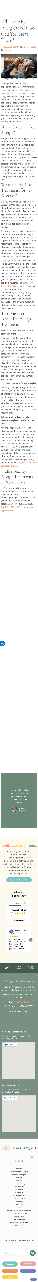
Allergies (7, 50)
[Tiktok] (28, 1157)
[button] (7, 801)
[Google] (6, 1157)
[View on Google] (11, 931)
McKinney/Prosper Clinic (14, 1032)
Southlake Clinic (10, 1085)
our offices (30, 864)
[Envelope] (32, 1157)
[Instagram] (19, 1157)
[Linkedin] (23, 1157)
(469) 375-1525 (12, 507)
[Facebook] (15, 1157)
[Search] (33, 1253)
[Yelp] (10, 1157)
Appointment (10, 1264)
